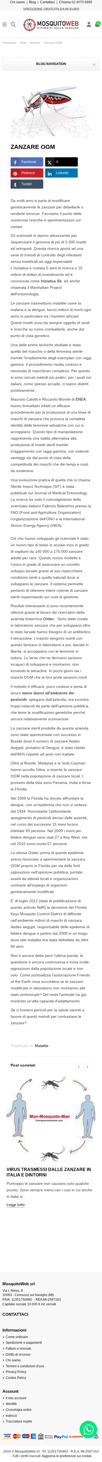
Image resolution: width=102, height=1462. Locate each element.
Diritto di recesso (18, 1354)
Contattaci (47, 2)
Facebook (28, 162)
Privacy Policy (16, 1372)
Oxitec (48, 619)
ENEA (81, 399)
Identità (11, 1404)
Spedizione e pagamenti (24, 1343)
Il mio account (16, 1398)
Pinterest (28, 173)
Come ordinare (17, 1337)
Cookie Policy (16, 1378)
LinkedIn (62, 173)
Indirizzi (11, 1416)
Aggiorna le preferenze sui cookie (67, 1456)
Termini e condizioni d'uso (25, 1366)
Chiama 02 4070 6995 (75, 2)
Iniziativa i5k (51, 281)
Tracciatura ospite (19, 1421)
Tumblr (26, 184)
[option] (51, 1146)
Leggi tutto (16, 1204)
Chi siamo (17, 2)
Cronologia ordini (19, 1410)
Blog (32, 2)
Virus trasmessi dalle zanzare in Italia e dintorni (49, 1172)
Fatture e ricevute (18, 1348)
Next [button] (87, 1067)
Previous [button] (78, 1067)
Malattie (41, 1046)
